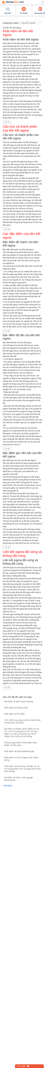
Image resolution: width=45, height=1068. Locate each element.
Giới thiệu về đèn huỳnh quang (18, 701)
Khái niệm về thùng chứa (16, 707)
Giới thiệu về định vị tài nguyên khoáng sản (18, 778)
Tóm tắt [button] (6, 122)
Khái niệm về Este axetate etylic (19, 751)
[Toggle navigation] (42, 2)
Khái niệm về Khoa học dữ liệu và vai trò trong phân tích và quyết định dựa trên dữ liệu (22, 769)
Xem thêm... (8, 785)
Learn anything (10, 23)
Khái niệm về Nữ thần (14, 714)
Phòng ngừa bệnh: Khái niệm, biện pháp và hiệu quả (20, 743)
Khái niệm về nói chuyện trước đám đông (21, 758)
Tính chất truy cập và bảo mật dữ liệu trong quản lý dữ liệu (22, 721)
